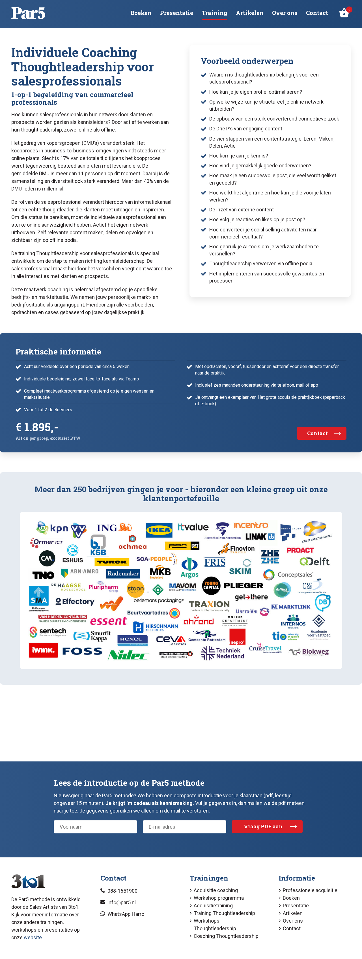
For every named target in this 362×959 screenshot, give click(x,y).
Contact (317, 12)
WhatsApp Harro (125, 914)
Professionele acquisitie (310, 890)
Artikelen (250, 12)
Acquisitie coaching (216, 890)
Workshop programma (219, 898)
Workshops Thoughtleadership (215, 924)
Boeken (141, 12)
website (33, 937)
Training (214, 12)
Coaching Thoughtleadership (226, 936)
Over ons (285, 12)
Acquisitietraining (213, 905)
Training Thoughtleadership (224, 913)
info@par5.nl (121, 902)
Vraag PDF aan (263, 826)
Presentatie (176, 12)
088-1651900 (122, 891)
